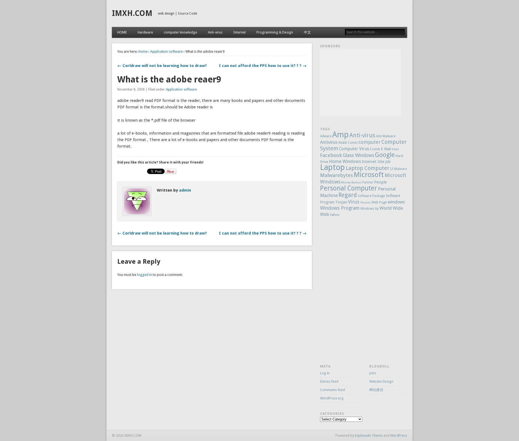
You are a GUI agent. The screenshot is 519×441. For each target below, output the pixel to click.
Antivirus (329, 142)
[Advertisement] (360, 82)
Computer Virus (354, 148)
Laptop (332, 167)
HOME (122, 32)
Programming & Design (275, 32)
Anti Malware (385, 136)
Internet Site (373, 161)
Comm (353, 143)
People (380, 182)
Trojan (341, 202)
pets (372, 373)
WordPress (398, 435)
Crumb (375, 149)
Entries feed (329, 381)
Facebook (331, 155)
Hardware (145, 32)
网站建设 (376, 390)
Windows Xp (369, 209)
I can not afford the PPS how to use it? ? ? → (263, 65)
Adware (325, 136)
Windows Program (340, 208)
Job (388, 161)
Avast (342, 142)
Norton (356, 182)
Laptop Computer (367, 168)
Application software (166, 51)
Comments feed (332, 390)
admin (185, 190)
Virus (354, 202)
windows (396, 202)
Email (395, 149)
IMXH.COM (132, 13)
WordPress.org (332, 398)
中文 (307, 32)
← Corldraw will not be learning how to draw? (162, 65)
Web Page (379, 202)
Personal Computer (348, 188)
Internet (239, 32)
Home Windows (345, 161)
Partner (367, 182)
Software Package (371, 196)
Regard (347, 195)
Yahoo (335, 215)
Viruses (365, 202)
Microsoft (369, 175)
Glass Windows (358, 155)
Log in (325, 373)
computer (369, 142)
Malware (400, 169)
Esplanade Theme (368, 435)
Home (143, 51)
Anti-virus (215, 32)
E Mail (386, 149)
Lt (391, 168)
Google (385, 155)
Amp (340, 134)
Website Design (381, 381)
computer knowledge (180, 32)
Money (346, 182)
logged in (144, 275)
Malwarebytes (336, 175)
